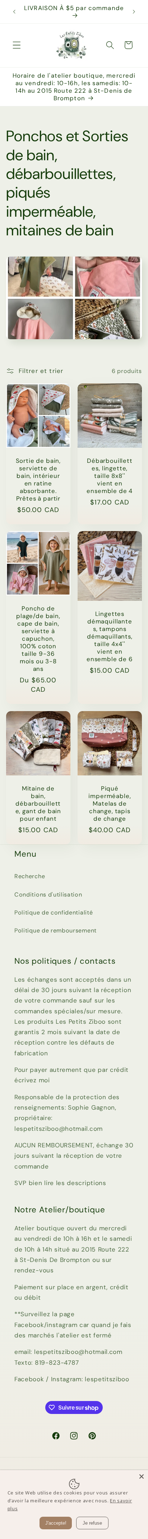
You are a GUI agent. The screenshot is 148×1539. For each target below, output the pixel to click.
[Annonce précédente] (14, 11)
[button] (17, 45)
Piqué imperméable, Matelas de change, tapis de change (109, 804)
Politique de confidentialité (53, 912)
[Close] (141, 1476)
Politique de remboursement (55, 930)
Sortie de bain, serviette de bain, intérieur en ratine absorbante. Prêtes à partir (38, 479)
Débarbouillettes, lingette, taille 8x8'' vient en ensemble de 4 (110, 476)
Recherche (29, 876)
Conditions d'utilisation (48, 894)
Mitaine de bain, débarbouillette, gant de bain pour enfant (38, 804)
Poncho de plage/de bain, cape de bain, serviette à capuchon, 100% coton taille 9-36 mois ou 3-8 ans (38, 639)
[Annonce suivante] (134, 11)
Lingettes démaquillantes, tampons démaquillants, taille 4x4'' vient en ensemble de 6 (110, 636)
